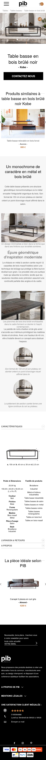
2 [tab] (21, 39)
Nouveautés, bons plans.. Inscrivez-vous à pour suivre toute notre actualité (20, 638)
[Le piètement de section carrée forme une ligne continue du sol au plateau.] (23, 389)
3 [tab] (25, 39)
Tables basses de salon (33, 501)
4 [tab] (28, 39)
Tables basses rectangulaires (34, 512)
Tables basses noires (33, 508)
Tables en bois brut (34, 517)
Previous (2, 28)
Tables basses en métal (33, 504)
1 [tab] (17, 39)
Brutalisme (34, 485)
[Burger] (6, 4)
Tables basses (16, 10)
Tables (5, 10)
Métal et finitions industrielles (34, 493)
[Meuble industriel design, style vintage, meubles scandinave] (23, 3)
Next (44, 28)
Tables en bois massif (34, 520)
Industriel (34, 489)
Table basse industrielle (33, 498)
